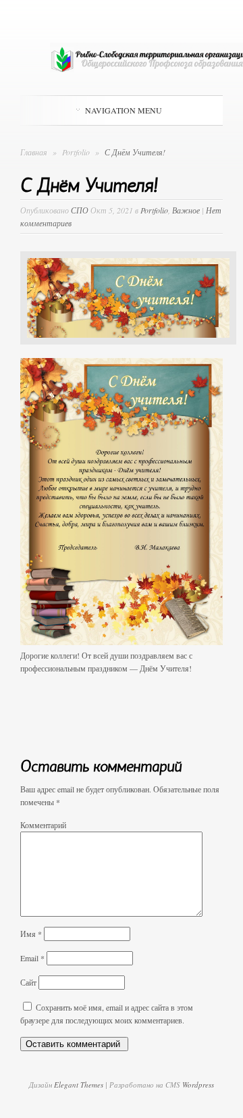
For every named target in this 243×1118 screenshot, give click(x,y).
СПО (79, 210)
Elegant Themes (78, 1084)
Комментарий (43, 824)
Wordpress (198, 1084)
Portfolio (77, 152)
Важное (186, 210)
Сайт (28, 982)
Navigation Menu (123, 110)
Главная (33, 152)
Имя (31, 933)
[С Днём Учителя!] (128, 354)
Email (32, 957)
